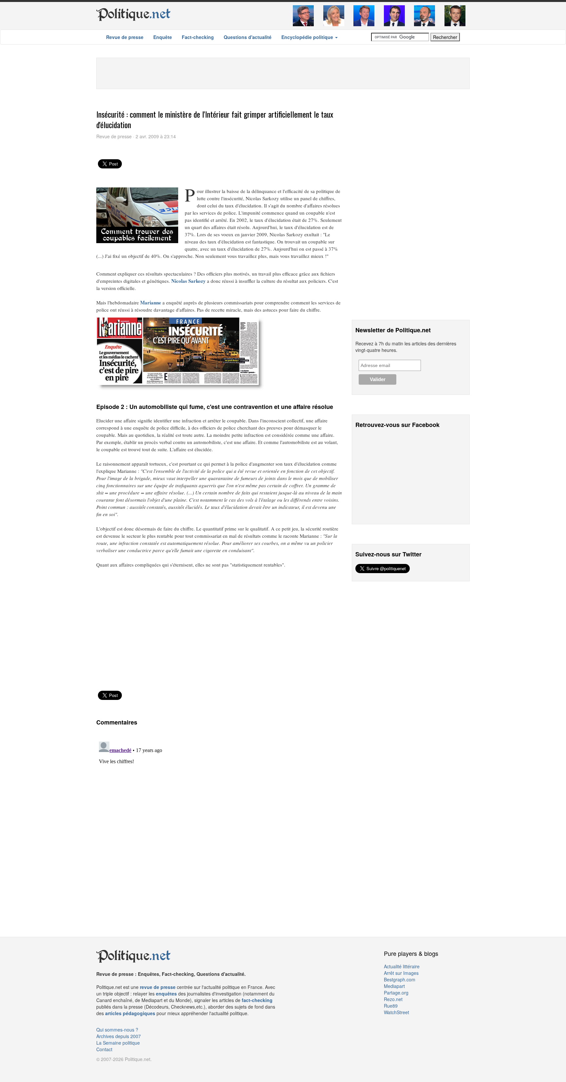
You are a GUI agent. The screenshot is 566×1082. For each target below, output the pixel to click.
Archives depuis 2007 (118, 1036)
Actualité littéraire (402, 966)
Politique (133, 14)
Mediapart (394, 986)
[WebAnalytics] (109, 1069)
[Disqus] (219, 821)
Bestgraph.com (399, 979)
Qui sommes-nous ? (117, 1029)
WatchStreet (396, 1012)
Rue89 (391, 1005)
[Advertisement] (283, 72)
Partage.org (396, 992)
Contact (104, 1049)
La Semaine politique (118, 1042)
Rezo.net (393, 999)
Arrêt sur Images (401, 973)
